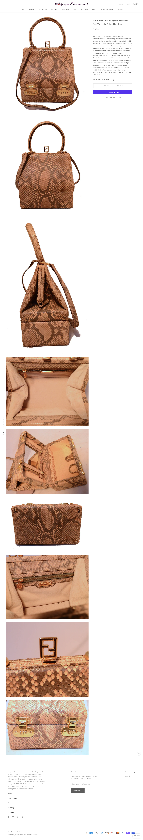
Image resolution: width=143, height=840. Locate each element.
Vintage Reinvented (106, 9)
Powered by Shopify (31, 835)
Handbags (31, 9)
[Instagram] (17, 817)
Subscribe (77, 791)
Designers (120, 9)
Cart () (135, 4)
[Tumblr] (22, 817)
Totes (74, 9)
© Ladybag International (14, 832)
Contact (11, 812)
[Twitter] (13, 817)
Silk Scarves (84, 9)
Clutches (54, 9)
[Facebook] (8, 817)
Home (22, 9)
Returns (10, 803)
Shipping (11, 808)
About (10, 793)
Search (128, 4)
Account (121, 4)
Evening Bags (65, 9)
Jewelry (94, 9)
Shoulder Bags (42, 9)
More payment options (113, 97)
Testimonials (12, 798)
